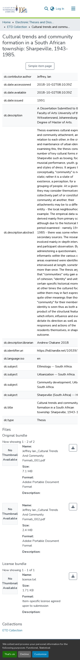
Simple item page (40, 66)
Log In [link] (60, 9)
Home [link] (6, 22)
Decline (24, 654)
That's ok (10, 654)
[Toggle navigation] (73, 8)
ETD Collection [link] (17, 27)
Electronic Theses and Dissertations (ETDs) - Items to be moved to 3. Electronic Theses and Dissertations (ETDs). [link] (34, 22)
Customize (40, 654)
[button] (21, 9)
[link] (73, 447)
